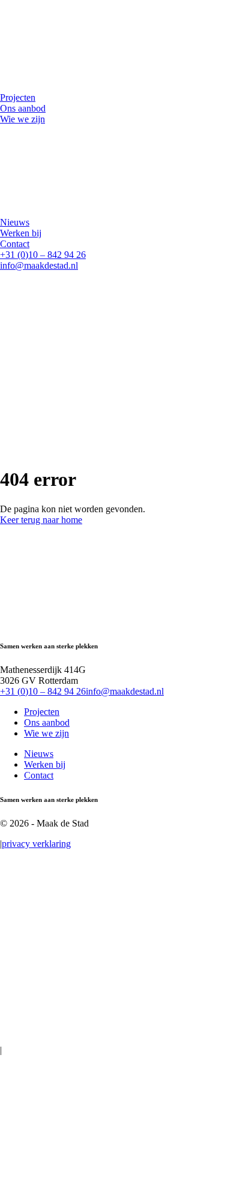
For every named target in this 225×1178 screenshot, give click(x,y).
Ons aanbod (47, 722)
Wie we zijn (46, 733)
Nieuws (38, 754)
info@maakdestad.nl (39, 265)
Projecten (41, 712)
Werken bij (44, 764)
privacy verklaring (36, 844)
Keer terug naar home (41, 520)
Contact (38, 775)
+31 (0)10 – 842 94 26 (43, 255)
